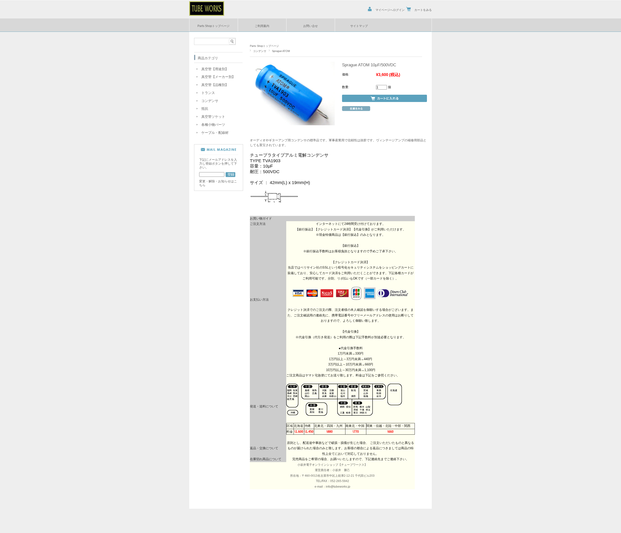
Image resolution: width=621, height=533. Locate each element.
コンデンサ (259, 51)
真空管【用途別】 (215, 69)
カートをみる (423, 9)
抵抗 (204, 108)
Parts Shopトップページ (213, 25)
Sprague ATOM (281, 51)
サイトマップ (359, 25)
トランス (208, 93)
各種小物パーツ (213, 125)
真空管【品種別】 (215, 85)
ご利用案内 (262, 25)
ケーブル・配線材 (215, 133)
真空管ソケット (213, 116)
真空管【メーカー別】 (218, 77)
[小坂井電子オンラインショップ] (206, 14)
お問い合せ (310, 25)
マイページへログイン (390, 9)
